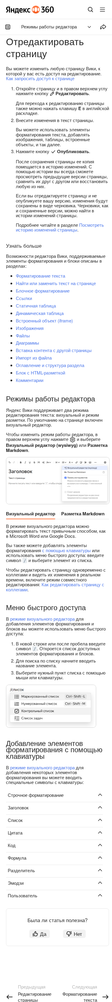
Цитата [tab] (15, 832)
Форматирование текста (40, 275)
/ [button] (25, 560)
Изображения (30, 328)
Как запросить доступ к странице (40, 78)
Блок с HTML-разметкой (40, 372)
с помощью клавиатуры (66, 550)
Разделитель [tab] (21, 870)
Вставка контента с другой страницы (54, 350)
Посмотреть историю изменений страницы (60, 227)
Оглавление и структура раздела (50, 365)
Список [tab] (15, 820)
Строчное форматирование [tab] (36, 795)
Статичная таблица (36, 305)
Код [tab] (12, 845)
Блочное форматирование (43, 290)
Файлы (23, 335)
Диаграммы (27, 342)
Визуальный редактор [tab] (30, 513)
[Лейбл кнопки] (102, 9)
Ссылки (24, 298)
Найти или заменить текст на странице (56, 283)
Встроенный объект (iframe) (44, 320)
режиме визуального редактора (42, 619)
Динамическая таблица (40, 313)
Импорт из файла (34, 357)
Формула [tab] (17, 858)
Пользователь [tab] (22, 895)
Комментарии (29, 380)
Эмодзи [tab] (16, 883)
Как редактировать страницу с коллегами (55, 587)
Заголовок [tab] (18, 807)
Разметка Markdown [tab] (83, 513)
